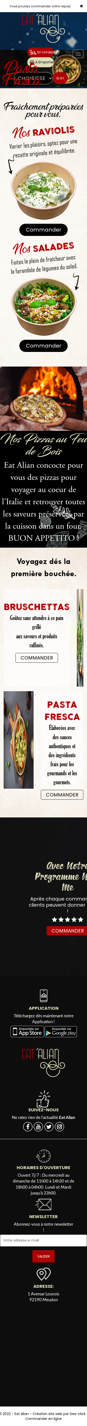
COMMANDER (37, 657)
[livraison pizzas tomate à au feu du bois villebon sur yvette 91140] (43, 399)
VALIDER (43, 1256)
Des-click (78, 1413)
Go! (60, 78)
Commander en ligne (43, 1418)
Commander (43, 229)
